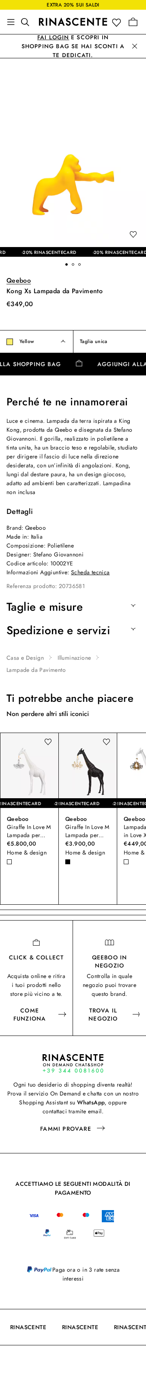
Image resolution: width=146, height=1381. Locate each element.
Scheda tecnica (90, 572)
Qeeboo (18, 280)
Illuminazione (74, 658)
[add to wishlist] (133, 235)
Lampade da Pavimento (36, 670)
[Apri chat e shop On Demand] (73, 1063)
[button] (118, 22)
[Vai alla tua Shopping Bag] (133, 21)
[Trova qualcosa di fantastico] (27, 21)
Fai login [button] (53, 37)
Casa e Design (25, 658)
